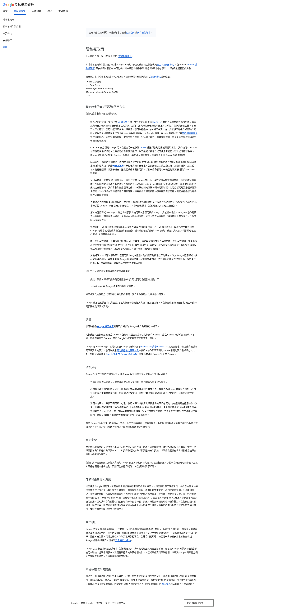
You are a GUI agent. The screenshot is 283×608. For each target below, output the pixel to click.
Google (74, 603)
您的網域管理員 (190, 133)
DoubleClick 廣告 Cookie (152, 346)
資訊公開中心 (118, 603)
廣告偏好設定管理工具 (128, 350)
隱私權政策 (20, 11)
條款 (107, 603)
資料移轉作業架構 (12, 26)
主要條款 (7, 33)
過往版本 (166, 583)
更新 (5, 47)
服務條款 (36, 11)
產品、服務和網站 (166, 64)
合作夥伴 (7, 40)
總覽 (5, 11)
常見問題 (63, 11)
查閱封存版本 (125, 56)
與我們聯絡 (155, 76)
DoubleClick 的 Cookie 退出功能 (121, 354)
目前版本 (130, 32)
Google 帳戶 (124, 122)
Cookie (143, 147)
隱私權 (99, 603)
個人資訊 (156, 122)
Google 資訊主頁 (105, 326)
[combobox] (199, 603)
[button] (278, 5)
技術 (49, 11)
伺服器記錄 (118, 165)
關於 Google (87, 603)
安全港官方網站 (123, 540)
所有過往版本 (143, 32)
